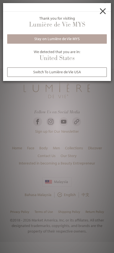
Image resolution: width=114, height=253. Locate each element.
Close (103, 11)
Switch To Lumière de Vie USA (57, 71)
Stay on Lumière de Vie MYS (57, 38)
